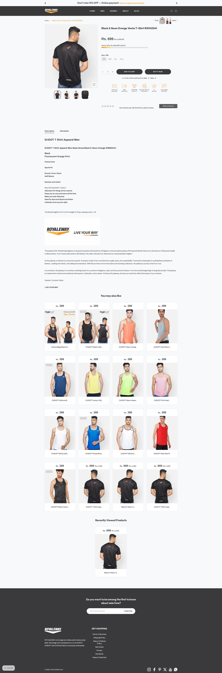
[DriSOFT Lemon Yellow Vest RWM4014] (94, 380)
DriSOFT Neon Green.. (128, 400)
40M (109, 59)
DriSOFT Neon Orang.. (128, 347)
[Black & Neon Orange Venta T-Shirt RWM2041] (128, 486)
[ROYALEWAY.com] (51, 11)
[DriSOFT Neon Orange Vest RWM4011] (128, 326)
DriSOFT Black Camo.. (60, 507)
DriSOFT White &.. (128, 454)
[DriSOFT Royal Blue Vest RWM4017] (94, 433)
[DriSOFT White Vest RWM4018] (60, 433)
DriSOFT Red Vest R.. (162, 454)
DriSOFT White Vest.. (60, 454)
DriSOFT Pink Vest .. (162, 400)
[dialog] (172, 11)
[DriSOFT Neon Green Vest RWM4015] (128, 380)
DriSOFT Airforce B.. (60, 400)
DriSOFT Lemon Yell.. (94, 400)
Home (47, 20)
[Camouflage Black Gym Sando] (60, 326)
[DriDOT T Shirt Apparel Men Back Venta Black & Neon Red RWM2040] (94, 486)
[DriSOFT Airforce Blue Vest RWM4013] (60, 380)
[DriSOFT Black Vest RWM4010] (94, 326)
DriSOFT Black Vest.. (94, 347)
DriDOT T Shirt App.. (94, 507)
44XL (122, 59)
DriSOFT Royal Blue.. (94, 454)
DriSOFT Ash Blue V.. (162, 347)
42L (115, 59)
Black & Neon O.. (128, 507)
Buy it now (158, 72)
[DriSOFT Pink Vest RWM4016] (162, 380)
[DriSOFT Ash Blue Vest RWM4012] (162, 326)
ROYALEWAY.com (56, 669)
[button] (45, 3)
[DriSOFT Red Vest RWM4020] (162, 433)
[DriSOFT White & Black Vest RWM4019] (128, 433)
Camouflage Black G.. (59, 347)
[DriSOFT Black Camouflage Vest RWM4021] (60, 486)
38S (104, 59)
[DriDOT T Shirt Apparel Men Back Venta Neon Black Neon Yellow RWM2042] (162, 486)
